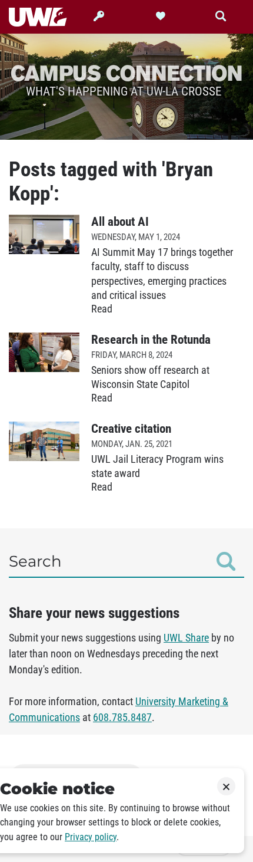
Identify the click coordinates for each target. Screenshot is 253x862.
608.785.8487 (122, 717)
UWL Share (186, 638)
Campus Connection (126, 72)
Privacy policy (90, 837)
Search (35, 561)
